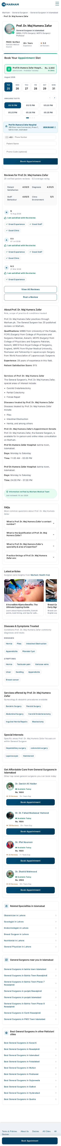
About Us (25, 1131)
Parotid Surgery (33, 706)
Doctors (35, 1131)
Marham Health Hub (40, 575)
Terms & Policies (9, 1131)
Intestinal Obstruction (36, 643)
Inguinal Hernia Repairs (16, 721)
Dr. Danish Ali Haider (26, 783)
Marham (6, 12)
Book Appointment (30, 802)
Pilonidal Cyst (28, 651)
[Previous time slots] (50, 98)
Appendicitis (12, 651)
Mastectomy (38, 721)
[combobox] (9, 137)
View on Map (48, 127)
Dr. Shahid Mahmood (26, 871)
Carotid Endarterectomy (39, 714)
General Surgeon (20, 12)
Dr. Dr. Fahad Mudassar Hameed (32, 813)
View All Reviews (30, 289)
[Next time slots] (55, 98)
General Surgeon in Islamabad (44, 12)
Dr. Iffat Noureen (24, 842)
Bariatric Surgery (14, 706)
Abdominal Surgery (15, 714)
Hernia (9, 643)
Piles (19, 643)
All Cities (47, 1131)
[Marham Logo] (10, 5)
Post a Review (30, 297)
